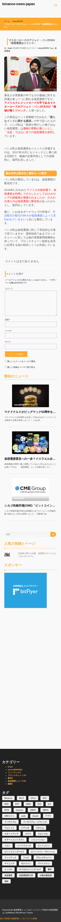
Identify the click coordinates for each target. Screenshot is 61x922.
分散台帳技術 (46, 875)
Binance (8, 798)
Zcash (35, 816)
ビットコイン (44, 845)
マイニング (9, 863)
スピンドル (43, 834)
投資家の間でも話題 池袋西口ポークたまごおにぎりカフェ (37, 554)
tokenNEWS (17, 21)
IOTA (6, 810)
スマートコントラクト (14, 840)
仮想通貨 (8, 875)
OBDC (33, 810)
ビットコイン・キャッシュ (43, 851)
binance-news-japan (18, 4)
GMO (28, 804)
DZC (45, 798)
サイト (8, 342)
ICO (10, 767)
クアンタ (25, 828)
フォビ (26, 857)
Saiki (10, 48)
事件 (10, 778)
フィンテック (14, 772)
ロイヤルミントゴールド (30, 869)
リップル (8, 869)
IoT (49, 804)
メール (8, 330)
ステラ (28, 834)
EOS (6, 804)
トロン (7, 845)
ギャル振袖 (32, 918)
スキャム (40, 828)
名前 (7, 319)
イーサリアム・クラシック (35, 822)
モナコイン (26, 863)
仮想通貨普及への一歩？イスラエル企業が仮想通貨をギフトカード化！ (30, 458)
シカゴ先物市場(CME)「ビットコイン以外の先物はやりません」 (30, 505)
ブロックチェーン (17, 775)
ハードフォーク (24, 845)
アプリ (48, 816)
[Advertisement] (30, 628)
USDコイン (9, 816)
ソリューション (38, 840)
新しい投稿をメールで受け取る (21, 367)
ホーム (7, 21)
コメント (9, 288)
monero (19, 810)
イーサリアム (10, 822)
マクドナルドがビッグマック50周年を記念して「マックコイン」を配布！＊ (30, 411)
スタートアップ (11, 834)
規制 (6, 881)
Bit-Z (21, 798)
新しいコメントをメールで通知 (21, 361)
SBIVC (46, 810)
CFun (33, 798)
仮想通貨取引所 (26, 875)
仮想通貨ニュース (17, 781)
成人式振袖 (5, 918)
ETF (17, 804)
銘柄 (10, 784)
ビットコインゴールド (14, 851)
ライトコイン (44, 863)
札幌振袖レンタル (18, 918)
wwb (23, 816)
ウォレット (9, 828)
